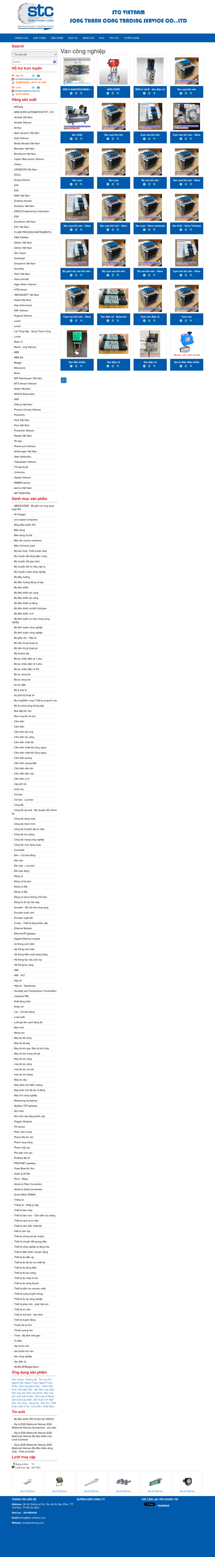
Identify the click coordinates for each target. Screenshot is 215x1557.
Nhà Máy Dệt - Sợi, (28, 1389)
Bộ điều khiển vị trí (24, 613)
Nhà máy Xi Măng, (45, 1396)
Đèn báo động (21, 870)
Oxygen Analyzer (23, 1121)
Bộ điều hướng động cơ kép (29, 582)
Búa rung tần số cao (25, 716)
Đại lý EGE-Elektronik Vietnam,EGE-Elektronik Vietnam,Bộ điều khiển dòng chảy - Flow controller (32, 1448)
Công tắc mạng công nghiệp (29, 839)
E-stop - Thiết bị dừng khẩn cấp (31, 923)
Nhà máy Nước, (35, 1392)
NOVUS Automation (24, 394)
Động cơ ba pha (22, 881)
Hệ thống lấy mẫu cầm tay (28, 959)
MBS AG (18, 357)
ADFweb (18, 106)
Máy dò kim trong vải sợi (27, 1053)
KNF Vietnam (21, 310)
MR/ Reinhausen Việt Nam (28, 378)
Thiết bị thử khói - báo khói (28, 1314)
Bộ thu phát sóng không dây (29, 705)
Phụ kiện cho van (23, 1152)
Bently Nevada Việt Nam (27, 143)
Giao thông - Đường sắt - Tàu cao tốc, (32, 1379)
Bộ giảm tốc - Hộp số (25, 637)
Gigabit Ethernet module (27, 938)
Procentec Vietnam (24, 430)
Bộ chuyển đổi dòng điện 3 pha (30, 556)
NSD (16, 399)
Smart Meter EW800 (25, 1194)
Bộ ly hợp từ (20, 690)
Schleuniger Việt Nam (25, 451)
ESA (16, 216)
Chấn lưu (19, 789)
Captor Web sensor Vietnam (29, 159)
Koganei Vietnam (23, 315)
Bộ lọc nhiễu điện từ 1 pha (28, 658)
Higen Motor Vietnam (25, 284)
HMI (16, 970)
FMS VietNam (21, 237)
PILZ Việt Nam (22, 420)
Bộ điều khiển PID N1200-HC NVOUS (34, 1419)
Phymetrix (19, 414)
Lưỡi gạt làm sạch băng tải (28, 1022)
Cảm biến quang (23, 757)
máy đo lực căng (23, 1064)
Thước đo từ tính (23, 1325)
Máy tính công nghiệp (25, 1095)
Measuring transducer (25, 1100)
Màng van (19, 1032)
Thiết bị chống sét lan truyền (29, 1236)
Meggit (17, 362)
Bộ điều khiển (21, 587)
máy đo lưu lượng (23, 1074)
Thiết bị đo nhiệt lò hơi (26, 1278)
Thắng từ (19, 1199)
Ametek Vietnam (23, 122)
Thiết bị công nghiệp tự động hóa (31, 1246)
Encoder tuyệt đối (23, 917)
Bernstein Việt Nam (24, 148)
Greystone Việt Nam (25, 263)
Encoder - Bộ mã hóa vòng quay (31, 907)
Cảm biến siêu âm (23, 768)
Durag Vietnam (22, 180)
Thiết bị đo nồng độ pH (26, 1283)
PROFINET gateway (25, 1163)
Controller (19, 850)
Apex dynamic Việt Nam (26, 133)
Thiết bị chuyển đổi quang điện (30, 1241)
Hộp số (18, 980)
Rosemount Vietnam (25, 446)
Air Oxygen (20, 514)
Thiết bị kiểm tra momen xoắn (30, 1288)
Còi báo (18, 794)
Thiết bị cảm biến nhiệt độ (28, 1225)
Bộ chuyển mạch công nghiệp (30, 571)
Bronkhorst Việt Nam (25, 153)
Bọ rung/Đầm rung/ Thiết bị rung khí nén (35, 700)
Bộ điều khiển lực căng (26, 592)
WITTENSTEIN (22, 493)
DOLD (17, 174)
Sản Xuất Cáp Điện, (22, 1399)
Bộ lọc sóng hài (22, 674)
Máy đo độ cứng (22, 1038)
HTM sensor (20, 289)
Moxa (17, 373)
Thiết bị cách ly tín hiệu (26, 1220)
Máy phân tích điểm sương (28, 1084)
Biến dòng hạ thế (23, 535)
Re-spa (18, 441)
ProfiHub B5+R (22, 1158)
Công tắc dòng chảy (24, 818)
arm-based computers (26, 519)
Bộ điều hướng (22, 577)
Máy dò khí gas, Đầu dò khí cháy (31, 1048)
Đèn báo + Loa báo (24, 865)
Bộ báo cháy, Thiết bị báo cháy (30, 551)
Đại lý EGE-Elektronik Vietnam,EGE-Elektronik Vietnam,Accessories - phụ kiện (34, 1425)
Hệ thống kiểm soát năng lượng (31, 954)
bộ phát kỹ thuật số (24, 695)
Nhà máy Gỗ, (19, 1392)
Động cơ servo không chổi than (30, 897)
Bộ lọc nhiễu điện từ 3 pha (28, 664)
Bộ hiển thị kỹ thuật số (26, 643)
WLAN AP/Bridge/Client (26, 1366)
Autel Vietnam (21, 138)
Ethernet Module (23, 928)
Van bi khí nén (21, 1346)
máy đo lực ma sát (24, 1069)
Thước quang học (23, 1330)
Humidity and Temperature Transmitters (35, 991)
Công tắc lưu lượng (24, 834)
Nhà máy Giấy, (46, 1389)
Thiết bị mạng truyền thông (28, 1293)
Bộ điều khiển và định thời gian (30, 608)
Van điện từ (20, 1361)
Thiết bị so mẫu (22, 1309)
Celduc (18, 164)
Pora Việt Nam (22, 425)
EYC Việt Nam (21, 227)
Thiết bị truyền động (24, 1319)
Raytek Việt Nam (23, 435)
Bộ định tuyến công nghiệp (28, 627)
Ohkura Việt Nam (23, 404)
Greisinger (19, 258)
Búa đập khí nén (23, 710)
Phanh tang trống (23, 1142)
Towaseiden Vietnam (25, 461)
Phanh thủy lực (22, 1147)
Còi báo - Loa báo (23, 799)
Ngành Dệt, (18, 1382)
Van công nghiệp (23, 1356)
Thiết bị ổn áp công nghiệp (28, 1299)
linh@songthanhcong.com (27, 90)
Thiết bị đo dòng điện (25, 1267)
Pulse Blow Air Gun (24, 1168)
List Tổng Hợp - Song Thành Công (32, 331)
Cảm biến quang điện (25, 763)
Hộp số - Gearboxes (25, 985)
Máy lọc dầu (20, 1079)
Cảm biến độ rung (23, 731)
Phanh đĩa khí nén (24, 1137)
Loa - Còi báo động (24, 1011)
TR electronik (21, 467)
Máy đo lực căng (23, 1058)
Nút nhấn (19, 1111)
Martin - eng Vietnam (25, 347)
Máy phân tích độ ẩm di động (29, 1090)
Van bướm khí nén (24, 1351)
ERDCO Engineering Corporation (31, 211)
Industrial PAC (21, 996)
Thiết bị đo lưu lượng (25, 1272)
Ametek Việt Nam (23, 117)
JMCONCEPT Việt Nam (26, 294)
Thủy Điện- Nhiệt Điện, (43, 1406)
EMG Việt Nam (22, 195)
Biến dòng (19, 530)
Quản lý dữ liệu (22, 1173)
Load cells (19, 1017)
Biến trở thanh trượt (24, 545)
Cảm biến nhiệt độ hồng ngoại (30, 752)
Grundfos (19, 268)
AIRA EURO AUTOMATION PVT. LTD (34, 112)
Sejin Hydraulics (22, 456)
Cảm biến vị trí (22, 778)
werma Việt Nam (23, 488)
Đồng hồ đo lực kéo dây (26, 902)
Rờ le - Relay (21, 1178)
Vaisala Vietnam (22, 477)
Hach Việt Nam (22, 273)
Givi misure (20, 253)
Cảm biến (19, 721)
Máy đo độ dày (22, 1043)
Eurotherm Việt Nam (25, 221)
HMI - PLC (19, 975)
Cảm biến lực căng (24, 737)
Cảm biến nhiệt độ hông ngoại (30, 747)
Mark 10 (18, 341)
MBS (16, 352)
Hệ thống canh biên (24, 949)
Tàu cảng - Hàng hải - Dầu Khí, (34, 1403)
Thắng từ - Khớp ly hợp (26, 1205)
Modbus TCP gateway (25, 1105)
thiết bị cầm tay (22, 1231)
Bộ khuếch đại (21, 653)
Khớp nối (19, 1006)
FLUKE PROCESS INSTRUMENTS (32, 232)
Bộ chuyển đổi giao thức (27, 561)
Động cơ (18, 876)
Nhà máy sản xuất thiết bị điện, (32, 1394)
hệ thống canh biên (24, 944)
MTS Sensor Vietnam (25, 383)
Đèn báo (18, 860)
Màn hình (19, 1027)
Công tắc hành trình (24, 823)
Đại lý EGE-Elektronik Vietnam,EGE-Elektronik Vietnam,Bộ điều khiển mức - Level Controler (33, 1436)
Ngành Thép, (32, 1382)
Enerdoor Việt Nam (24, 206)
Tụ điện (18, 1340)
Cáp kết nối (20, 784)
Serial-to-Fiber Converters (28, 1184)
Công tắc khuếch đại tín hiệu (29, 829)
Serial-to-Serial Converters (28, 1189)
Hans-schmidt (21, 279)
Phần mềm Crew (23, 1131)
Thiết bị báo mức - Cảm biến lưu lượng (34, 1215)
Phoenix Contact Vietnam (27, 409)
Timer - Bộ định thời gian (27, 1335)
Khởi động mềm (22, 1001)
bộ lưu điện (20, 684)
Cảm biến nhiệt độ (24, 742)
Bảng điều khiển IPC (25, 524)
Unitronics (19, 472)
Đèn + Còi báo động (24, 855)
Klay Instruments (23, 305)
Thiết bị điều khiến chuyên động (31, 1252)
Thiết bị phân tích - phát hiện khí (31, 1304)
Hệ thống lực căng (24, 964)
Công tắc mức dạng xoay (27, 844)
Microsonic (20, 367)
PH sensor (19, 1126)
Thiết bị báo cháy (23, 1210)
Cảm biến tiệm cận (24, 773)
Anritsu (18, 127)
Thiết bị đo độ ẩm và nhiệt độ (29, 1262)
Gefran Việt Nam (23, 242)
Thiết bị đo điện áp (24, 1257)
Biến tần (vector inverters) (28, 540)
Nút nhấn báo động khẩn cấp (29, 1116)
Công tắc (19, 804)
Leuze (17, 320)
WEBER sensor (22, 482)
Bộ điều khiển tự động (25, 603)
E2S (16, 185)
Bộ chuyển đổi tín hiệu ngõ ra (29, 566)
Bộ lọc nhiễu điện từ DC (26, 669)
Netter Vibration (22, 388)
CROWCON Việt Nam (25, 169)
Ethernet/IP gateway (25, 933)
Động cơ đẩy (21, 886)
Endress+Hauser (23, 200)
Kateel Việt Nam (22, 300)
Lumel (17, 336)
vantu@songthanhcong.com (28, 78)
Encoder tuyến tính (24, 912)
